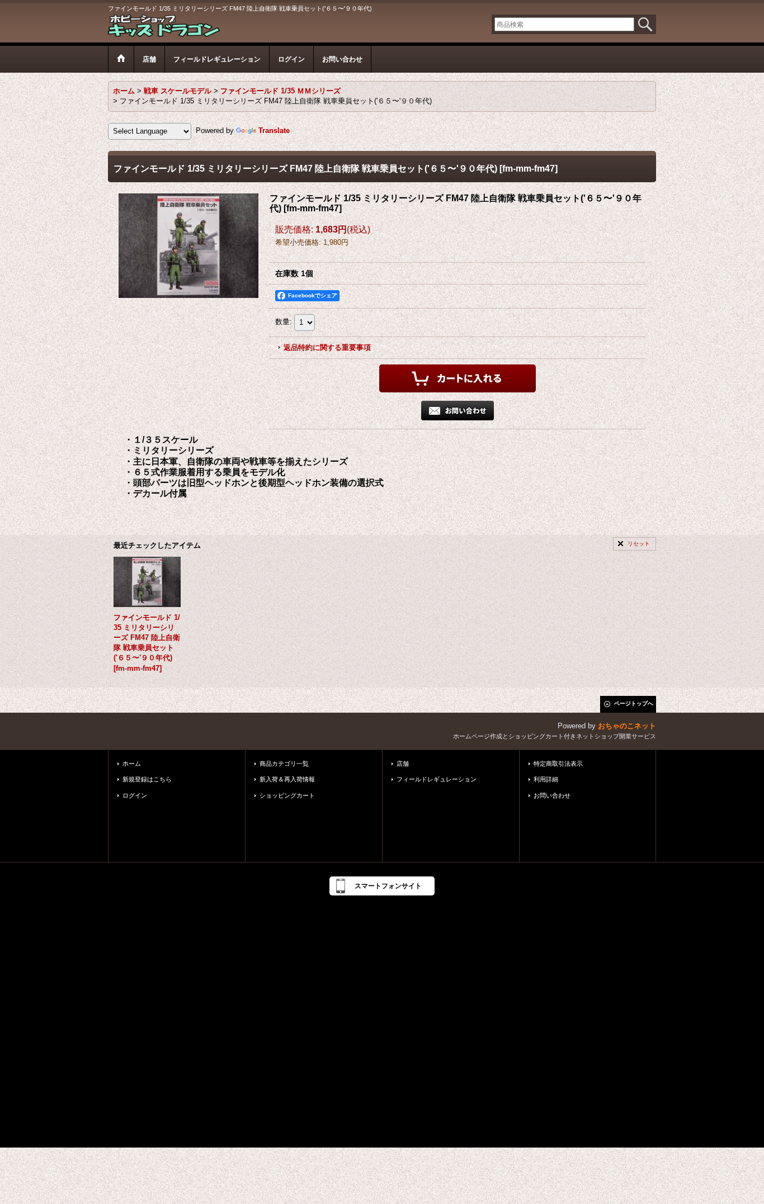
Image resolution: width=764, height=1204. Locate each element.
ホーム (131, 763)
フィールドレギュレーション (437, 779)
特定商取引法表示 (558, 763)
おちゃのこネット (627, 726)
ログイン (134, 795)
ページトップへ (633, 703)
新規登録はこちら (147, 779)
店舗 (403, 763)
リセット (639, 544)
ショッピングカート (287, 795)
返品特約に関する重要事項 (327, 347)
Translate (274, 130)
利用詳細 (546, 779)
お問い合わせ (552, 795)
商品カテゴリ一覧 (284, 763)
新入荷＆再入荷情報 (287, 779)
